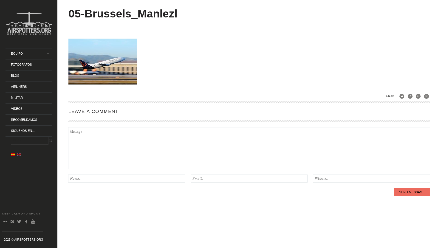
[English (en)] (19, 154)
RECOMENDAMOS (24, 119)
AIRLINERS (19, 86)
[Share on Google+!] (418, 96)
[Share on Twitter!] (401, 96)
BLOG (15, 75)
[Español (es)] (13, 154)
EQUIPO (17, 53)
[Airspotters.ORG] (29, 33)
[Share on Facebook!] (410, 96)
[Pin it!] (426, 96)
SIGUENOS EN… (23, 130)
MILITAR (17, 97)
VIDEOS (17, 108)
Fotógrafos (21, 64)
